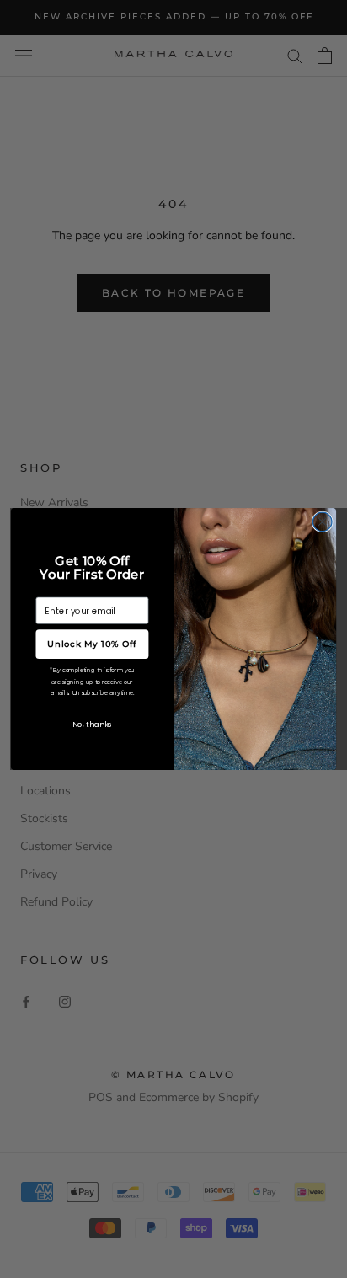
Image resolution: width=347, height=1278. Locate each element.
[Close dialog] (322, 522)
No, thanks (91, 724)
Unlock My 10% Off (91, 644)
